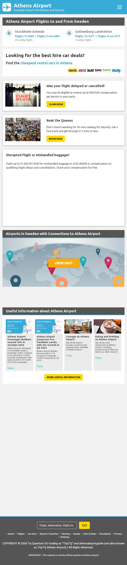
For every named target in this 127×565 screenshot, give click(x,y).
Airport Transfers (49, 534)
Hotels (76, 534)
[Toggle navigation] (120, 7)
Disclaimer (105, 534)
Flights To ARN (24, 36)
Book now (55, 138)
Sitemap (64, 537)
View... (11, 368)
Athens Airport (39, 7)
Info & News (90, 534)
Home (11, 534)
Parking (66, 534)
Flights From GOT (109, 36)
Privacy (118, 534)
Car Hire (32, 534)
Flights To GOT (84, 36)
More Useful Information (63, 377)
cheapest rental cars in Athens (46, 63)
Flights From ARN (48, 36)
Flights (21, 534)
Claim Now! (56, 104)
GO (84, 525)
